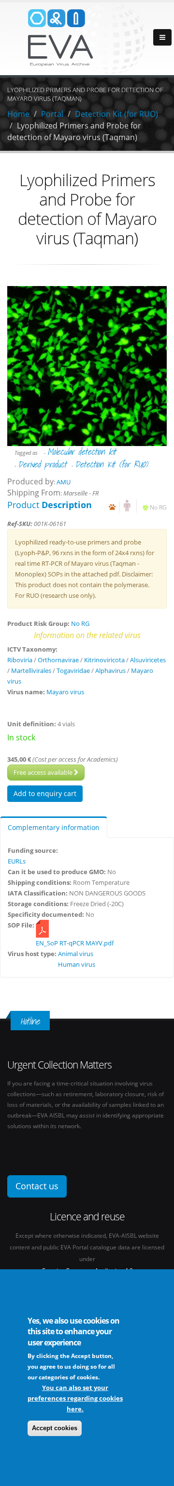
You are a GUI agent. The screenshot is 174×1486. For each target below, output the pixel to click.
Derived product (42, 464)
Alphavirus (110, 670)
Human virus (76, 964)
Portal (52, 114)
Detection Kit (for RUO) (116, 114)
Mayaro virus (65, 691)
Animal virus (75, 953)
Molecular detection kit (81, 452)
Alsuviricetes (148, 659)
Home (18, 114)
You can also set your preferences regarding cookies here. (75, 1398)
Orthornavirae (58, 659)
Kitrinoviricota (104, 659)
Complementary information (54, 827)
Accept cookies (54, 1428)
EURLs (17, 861)
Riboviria (19, 659)
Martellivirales (31, 670)
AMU (64, 482)
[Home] (87, 37)
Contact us (36, 1186)
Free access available (44, 772)
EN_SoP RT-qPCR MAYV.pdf (75, 943)
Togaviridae (73, 670)
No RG (158, 507)
